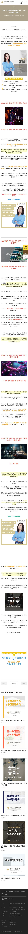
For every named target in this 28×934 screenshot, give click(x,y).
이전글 (4, 683)
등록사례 (23, 891)
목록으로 (14, 683)
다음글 (24, 683)
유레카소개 (4, 891)
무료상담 (17, 891)
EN (21, 2)
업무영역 (11, 891)
